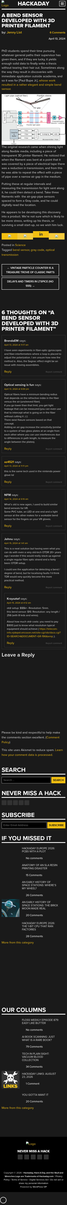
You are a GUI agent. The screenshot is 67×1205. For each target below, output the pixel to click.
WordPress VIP (40, 1187)
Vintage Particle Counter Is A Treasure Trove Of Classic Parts (30, 270)
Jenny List (14, 32)
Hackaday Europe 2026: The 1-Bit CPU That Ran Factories (38, 926)
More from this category (18, 942)
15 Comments (33, 875)
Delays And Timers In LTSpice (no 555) (30, 284)
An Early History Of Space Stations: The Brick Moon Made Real (40, 905)
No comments (34, 858)
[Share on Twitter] (8, 38)
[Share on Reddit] (17, 38)
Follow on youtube (15, 802)
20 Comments (34, 915)
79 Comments (34, 1046)
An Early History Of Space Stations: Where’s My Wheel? (39, 885)
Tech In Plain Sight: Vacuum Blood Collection (35, 1057)
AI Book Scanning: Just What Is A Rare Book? (38, 1038)
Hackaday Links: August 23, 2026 (39, 1075)
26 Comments (34, 895)
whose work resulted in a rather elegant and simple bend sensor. (31, 85)
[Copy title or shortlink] (22, 38)
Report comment (54, 372)
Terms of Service (19, 1179)
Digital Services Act (38, 1179)
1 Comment (32, 1083)
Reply (8, 371)
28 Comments (34, 936)
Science (20, 245)
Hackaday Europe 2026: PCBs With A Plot (38, 850)
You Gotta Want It (35, 1095)
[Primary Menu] (62, 3)
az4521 (9, 462)
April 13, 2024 (57, 38)
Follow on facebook (4, 802)
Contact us (26, 802)
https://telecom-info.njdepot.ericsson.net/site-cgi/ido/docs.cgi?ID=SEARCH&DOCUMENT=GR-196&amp (34, 632)
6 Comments (57, 32)
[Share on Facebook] (3, 38)
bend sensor (21, 250)
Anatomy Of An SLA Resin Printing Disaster (39, 866)
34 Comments (34, 1066)
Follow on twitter (9, 802)
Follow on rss (21, 802)
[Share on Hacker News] (12, 38)
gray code (37, 250)
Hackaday (33, 3)
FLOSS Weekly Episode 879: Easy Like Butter (40, 1021)
